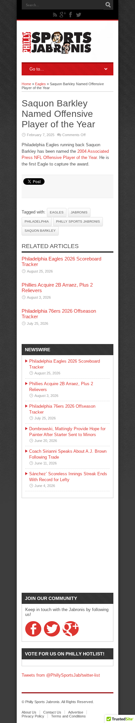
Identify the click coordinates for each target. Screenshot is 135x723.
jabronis (79, 212)
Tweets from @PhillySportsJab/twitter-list (61, 675)
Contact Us (52, 712)
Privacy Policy (33, 716)
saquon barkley (40, 230)
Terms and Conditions (68, 716)
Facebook (33, 629)
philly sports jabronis (78, 221)
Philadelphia (37, 221)
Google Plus (71, 629)
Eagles (40, 84)
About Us (29, 712)
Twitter (52, 629)
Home (26, 84)
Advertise (75, 712)
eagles (57, 212)
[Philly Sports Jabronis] (56, 49)
